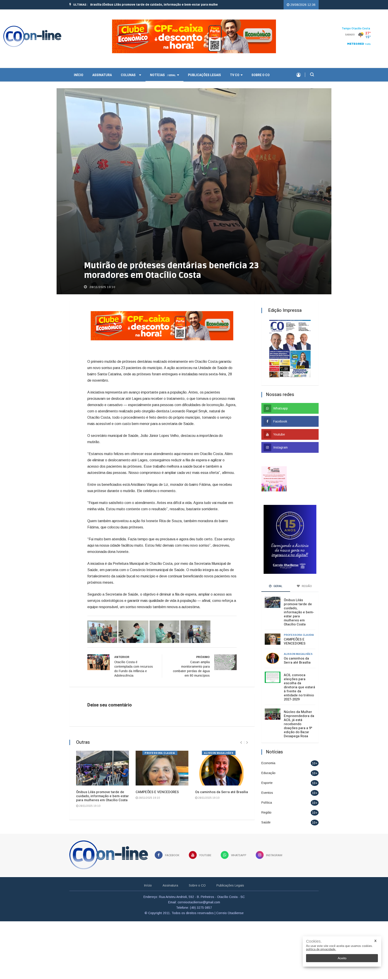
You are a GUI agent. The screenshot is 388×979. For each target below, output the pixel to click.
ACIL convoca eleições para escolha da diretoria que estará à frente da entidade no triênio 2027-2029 (299, 686)
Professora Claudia (160, 753)
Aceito (342, 958)
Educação (268, 772)
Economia (268, 762)
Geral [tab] (277, 585)
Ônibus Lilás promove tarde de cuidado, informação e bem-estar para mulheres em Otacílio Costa (102, 795)
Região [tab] (306, 585)
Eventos (267, 792)
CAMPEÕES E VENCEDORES (157, 791)
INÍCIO (78, 74)
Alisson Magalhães (218, 753)
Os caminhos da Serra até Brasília (221, 791)
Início (148, 885)
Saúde (266, 822)
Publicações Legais (204, 74)
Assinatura (102, 74)
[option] (147, 5)
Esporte (267, 782)
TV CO (234, 74)
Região (266, 812)
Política (266, 802)
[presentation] (241, 742)
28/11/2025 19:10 (101, 286)
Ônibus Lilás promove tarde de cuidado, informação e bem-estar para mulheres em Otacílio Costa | (147, 5)
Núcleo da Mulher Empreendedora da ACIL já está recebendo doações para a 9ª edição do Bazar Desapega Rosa (299, 723)
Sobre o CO (260, 74)
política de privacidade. (321, 949)
